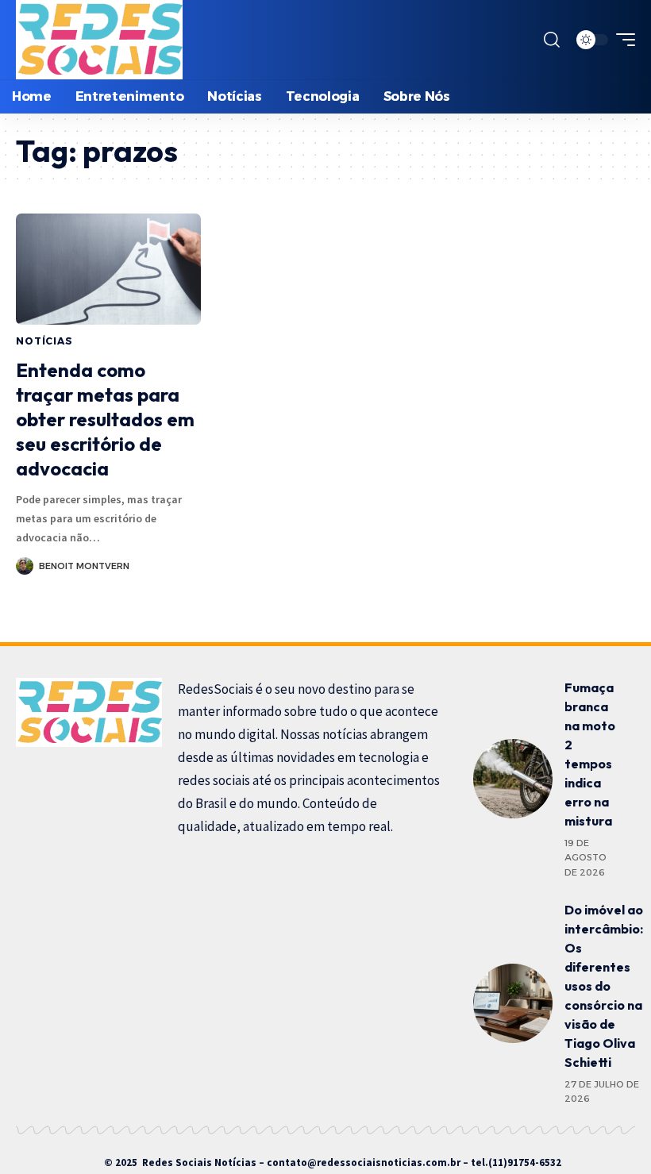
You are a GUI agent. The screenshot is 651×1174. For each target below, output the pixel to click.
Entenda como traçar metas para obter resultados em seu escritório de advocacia (105, 419)
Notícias (44, 341)
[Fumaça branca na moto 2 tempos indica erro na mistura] (513, 778)
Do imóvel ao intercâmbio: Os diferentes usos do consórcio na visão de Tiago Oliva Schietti (603, 986)
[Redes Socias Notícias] (99, 39)
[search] (552, 39)
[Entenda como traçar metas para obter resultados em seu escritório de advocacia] (108, 269)
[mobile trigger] (621, 39)
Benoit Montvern (84, 566)
